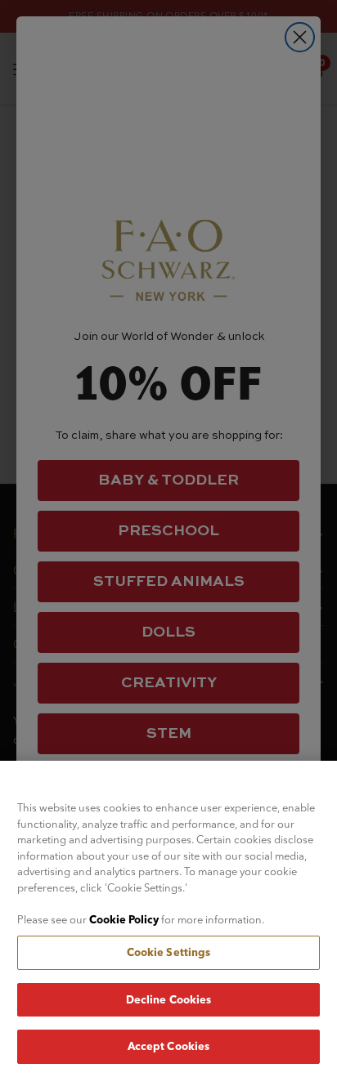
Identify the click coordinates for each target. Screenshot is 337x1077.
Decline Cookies (169, 999)
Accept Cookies (169, 1045)
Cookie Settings (169, 952)
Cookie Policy (124, 919)
